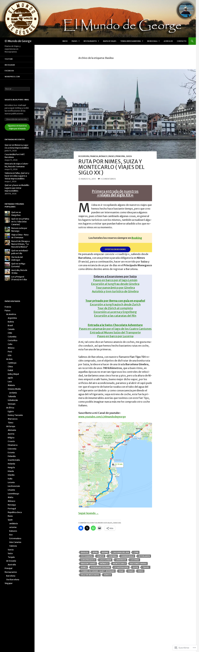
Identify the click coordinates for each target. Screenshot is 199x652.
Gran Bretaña (14, 460)
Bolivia (11, 322)
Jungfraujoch (88, 560)
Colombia (12, 336)
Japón (10, 378)
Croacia (11, 441)
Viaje (121, 571)
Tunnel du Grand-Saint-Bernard (98, 571)
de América (11, 314)
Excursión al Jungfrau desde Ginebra (115, 284)
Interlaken (144, 556)
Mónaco (103, 156)
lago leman (105, 560)
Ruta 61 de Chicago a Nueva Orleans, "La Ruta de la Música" (20, 244)
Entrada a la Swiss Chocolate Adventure (115, 325)
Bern (95, 552)
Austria (11, 434)
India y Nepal (13, 374)
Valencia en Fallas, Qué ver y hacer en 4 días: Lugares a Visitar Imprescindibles (17, 176)
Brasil (10, 325)
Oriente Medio (14, 389)
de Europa (83, 156)
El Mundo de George (18, 41)
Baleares (13, 531)
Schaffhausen (121, 567)
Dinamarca (12, 445)
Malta (10, 497)
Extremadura (15, 538)
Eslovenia (12, 449)
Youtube (9, 59)
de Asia (9, 359)
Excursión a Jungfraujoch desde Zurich (115, 304)
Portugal (12, 508)
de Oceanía (11, 561)
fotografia (87, 556)
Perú (10, 351)
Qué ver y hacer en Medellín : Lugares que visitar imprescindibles (17, 188)
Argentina (12, 318)
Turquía (11, 557)
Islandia (11, 475)
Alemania (12, 430)
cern (135, 552)
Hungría (11, 467)
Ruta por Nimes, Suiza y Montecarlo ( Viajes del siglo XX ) (111, 167)
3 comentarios (108, 179)
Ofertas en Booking (115, 249)
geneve (100, 556)
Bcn (11, 535)
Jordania (13, 393)
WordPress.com (12, 77)
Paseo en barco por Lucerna (115, 336)
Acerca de (168, 41)
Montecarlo (119, 563)
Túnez (10, 422)
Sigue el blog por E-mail (17, 100)
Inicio (65, 41)
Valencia (13, 546)
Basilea (84, 552)
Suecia (11, 549)
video (140, 571)
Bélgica (11, 437)
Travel (145, 567)
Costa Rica (12, 340)
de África (10, 407)
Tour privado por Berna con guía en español (115, 300)
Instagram (10, 65)
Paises (74, 41)
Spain (10, 520)
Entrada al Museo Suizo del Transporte (115, 332)
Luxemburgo (13, 493)
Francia (94, 156)
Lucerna (134, 560)
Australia (12, 564)
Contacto (181, 41)
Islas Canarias (15, 542)
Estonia (11, 452)
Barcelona (10, 576)
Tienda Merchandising (130, 41)
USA (9, 355)
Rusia (10, 516)
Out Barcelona (12, 579)
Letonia (11, 482)
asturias (13, 527)
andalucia (13, 523)
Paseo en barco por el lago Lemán (115, 280)
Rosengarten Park (100, 567)
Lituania (11, 490)
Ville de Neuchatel (90, 575)
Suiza (129, 156)
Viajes (131, 571)
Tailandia (12, 396)
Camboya (12, 363)
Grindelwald (127, 556)
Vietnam (11, 404)
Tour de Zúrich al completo (115, 308)
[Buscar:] (17, 89)
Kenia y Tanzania (15, 415)
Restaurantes (90, 41)
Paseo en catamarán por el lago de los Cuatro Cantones (115, 329)
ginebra (113, 556)
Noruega (12, 505)
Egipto (11, 411)
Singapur (9, 583)
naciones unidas (138, 563)
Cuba (10, 344)
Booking (137, 237)
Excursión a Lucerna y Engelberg (115, 312)
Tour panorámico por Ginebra (115, 287)
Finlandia (12, 456)
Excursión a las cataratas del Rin (115, 315)
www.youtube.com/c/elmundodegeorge (102, 416)
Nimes (84, 567)
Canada (11, 329)
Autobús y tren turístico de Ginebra (115, 291)
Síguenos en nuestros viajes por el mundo (17, 127)
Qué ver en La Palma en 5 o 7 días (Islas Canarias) (20, 222)
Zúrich (107, 575)
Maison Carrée (88, 563)
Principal (120, 156)
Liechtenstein (14, 486)
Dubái (10, 370)
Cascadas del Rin (121, 552)
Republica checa (15, 512)
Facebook (9, 71)
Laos (10, 381)
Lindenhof (121, 560)
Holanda (11, 464)
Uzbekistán (13, 400)
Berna (105, 552)
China (10, 366)
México (11, 348)
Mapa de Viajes (109, 41)
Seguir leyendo (88, 513)
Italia (10, 478)
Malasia (11, 385)
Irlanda (11, 471)
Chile (10, 333)
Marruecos (13, 419)
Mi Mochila (152, 41)
